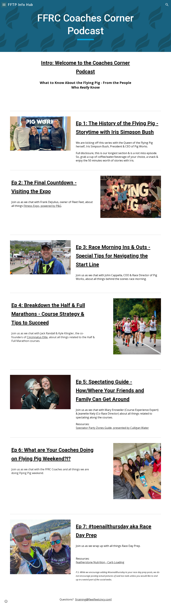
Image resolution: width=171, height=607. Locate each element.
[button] (4, 4)
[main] (85, 25)
